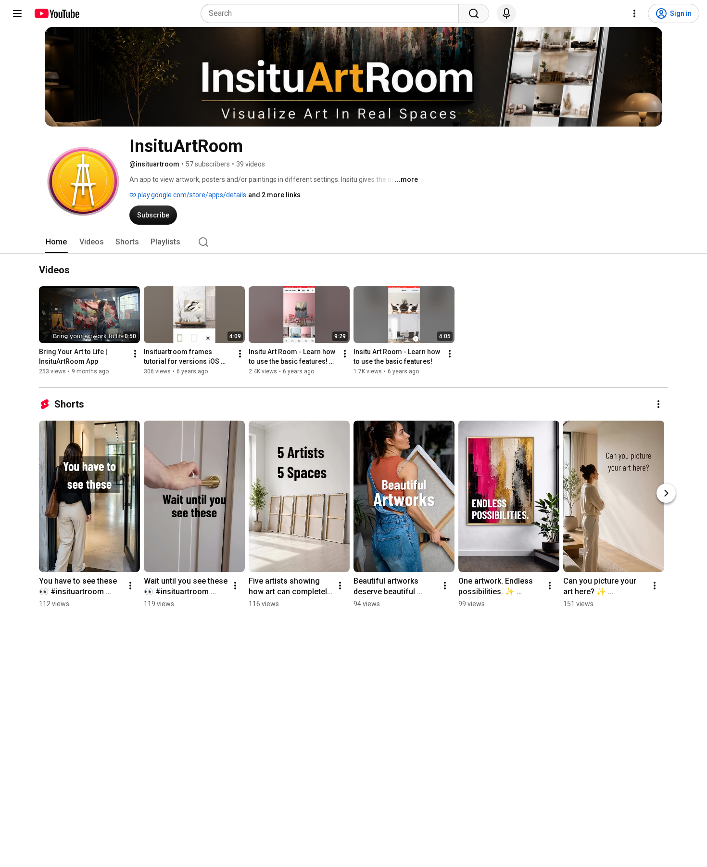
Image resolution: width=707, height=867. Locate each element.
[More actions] (135, 353)
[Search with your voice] (506, 13)
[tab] (56, 242)
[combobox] (332, 13)
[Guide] (17, 13)
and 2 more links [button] (274, 195)
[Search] (473, 13)
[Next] (666, 493)
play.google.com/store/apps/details (191, 195)
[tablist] (353, 242)
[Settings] (634, 13)
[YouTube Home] (56, 13)
